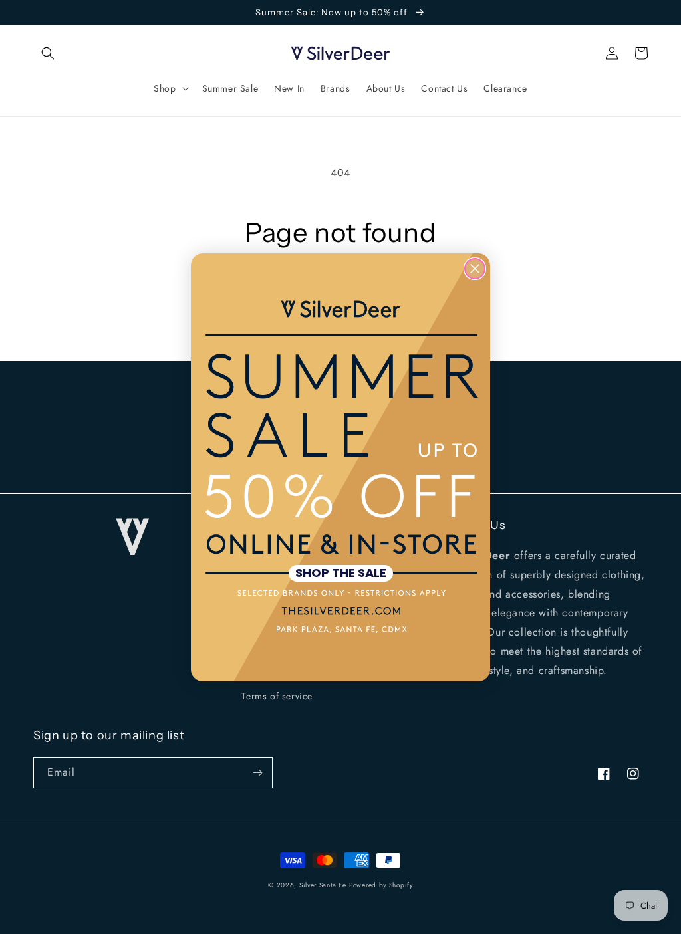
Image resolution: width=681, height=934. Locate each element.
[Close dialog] (475, 269)
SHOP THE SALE (340, 573)
